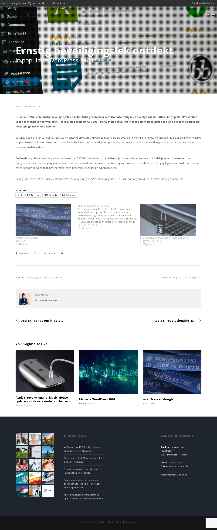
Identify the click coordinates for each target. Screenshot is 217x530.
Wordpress (194, 277)
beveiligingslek (34, 277)
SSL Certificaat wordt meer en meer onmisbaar (164, 237)
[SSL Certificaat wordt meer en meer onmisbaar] (170, 220)
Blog (175, 277)
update (46, 277)
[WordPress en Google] (45, 220)
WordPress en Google (27, 237)
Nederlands (62, 3)
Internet (183, 277)
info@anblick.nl (206, 3)
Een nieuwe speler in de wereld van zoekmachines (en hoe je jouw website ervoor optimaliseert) (83, 484)
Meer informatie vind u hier (174, 474)
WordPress (56, 277)
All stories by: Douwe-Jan (46, 300)
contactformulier (181, 466)
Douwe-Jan (42, 294)
